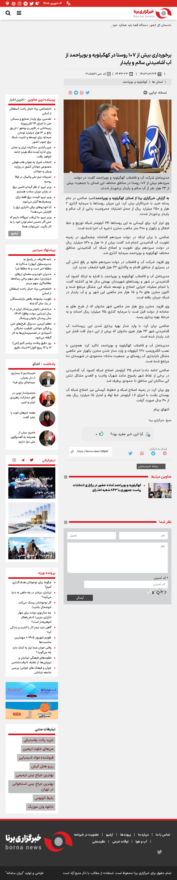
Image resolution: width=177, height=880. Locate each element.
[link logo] (152, 13)
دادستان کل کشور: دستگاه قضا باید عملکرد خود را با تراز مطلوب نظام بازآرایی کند (121, 25)
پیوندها (125, 834)
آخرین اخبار (16, 99)
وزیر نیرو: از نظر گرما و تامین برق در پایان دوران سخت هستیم (31, 189)
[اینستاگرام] (20, 3)
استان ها (157, 82)
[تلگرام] (26, 3)
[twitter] (88, 93)
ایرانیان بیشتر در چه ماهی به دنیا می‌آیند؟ (31, 595)
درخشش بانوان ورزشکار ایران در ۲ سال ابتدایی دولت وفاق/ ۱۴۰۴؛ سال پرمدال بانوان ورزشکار (30, 314)
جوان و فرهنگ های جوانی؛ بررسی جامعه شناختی (31, 670)
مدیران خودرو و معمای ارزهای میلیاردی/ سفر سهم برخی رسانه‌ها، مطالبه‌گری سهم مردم (30, 279)
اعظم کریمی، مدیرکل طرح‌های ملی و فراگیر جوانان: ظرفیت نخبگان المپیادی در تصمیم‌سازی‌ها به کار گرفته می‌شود (30, 331)
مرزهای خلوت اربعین (38, 749)
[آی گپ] (8, 3)
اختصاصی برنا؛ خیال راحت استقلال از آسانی (30, 111)
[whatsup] (82, 93)
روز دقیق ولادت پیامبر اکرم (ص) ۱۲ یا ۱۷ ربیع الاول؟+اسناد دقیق (31, 345)
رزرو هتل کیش (42, 766)
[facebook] (70, 93)
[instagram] (14, 460)
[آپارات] (14, 3)
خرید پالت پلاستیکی (38, 740)
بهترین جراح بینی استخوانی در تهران (32, 786)
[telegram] (76, 93)
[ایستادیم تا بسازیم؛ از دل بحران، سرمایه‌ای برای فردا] (47, 379)
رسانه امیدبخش (148, 466)
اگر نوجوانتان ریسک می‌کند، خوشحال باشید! (34, 605)
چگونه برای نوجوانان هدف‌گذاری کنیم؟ (31, 584)
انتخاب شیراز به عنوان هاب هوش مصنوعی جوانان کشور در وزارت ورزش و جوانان (31, 167)
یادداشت (49, 364)
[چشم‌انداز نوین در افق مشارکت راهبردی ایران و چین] (47, 399)
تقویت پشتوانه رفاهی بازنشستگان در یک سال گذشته (30, 301)
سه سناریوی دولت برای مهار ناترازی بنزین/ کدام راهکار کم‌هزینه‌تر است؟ (34, 617)
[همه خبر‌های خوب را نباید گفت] (47, 419)
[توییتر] (32, 3)
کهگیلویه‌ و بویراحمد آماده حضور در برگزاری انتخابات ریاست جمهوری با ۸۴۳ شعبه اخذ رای (107, 488)
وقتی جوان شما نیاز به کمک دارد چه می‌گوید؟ (31, 650)
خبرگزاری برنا (156, 420)
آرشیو (14, 233)
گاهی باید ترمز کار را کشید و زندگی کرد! (30, 629)
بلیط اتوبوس (44, 798)
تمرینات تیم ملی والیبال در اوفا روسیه (33, 179)
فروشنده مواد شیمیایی (36, 757)
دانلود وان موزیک (40, 807)
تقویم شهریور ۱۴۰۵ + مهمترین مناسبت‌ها (32, 640)
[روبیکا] (37, 3)
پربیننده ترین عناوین (41, 99)
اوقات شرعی (120, 841)
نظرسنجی (98, 841)
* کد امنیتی (161, 578)
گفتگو (36, 364)
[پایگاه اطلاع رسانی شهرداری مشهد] (32, 710)
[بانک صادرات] (32, 691)
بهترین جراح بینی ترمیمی (34, 775)
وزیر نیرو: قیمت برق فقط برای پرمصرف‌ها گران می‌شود (33, 199)
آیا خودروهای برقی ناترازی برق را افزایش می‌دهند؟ (32, 209)
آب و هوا (141, 841)
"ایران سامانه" (15, 873)
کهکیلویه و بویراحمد (135, 82)
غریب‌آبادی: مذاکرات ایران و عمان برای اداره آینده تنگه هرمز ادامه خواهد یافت (31, 152)
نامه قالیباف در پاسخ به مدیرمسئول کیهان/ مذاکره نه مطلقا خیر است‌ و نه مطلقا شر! (33, 264)
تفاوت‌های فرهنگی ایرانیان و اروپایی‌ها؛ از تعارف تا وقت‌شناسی (31, 660)
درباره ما (143, 834)
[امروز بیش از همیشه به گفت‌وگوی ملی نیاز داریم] (47, 438)
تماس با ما (163, 834)
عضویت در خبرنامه (86, 834)
